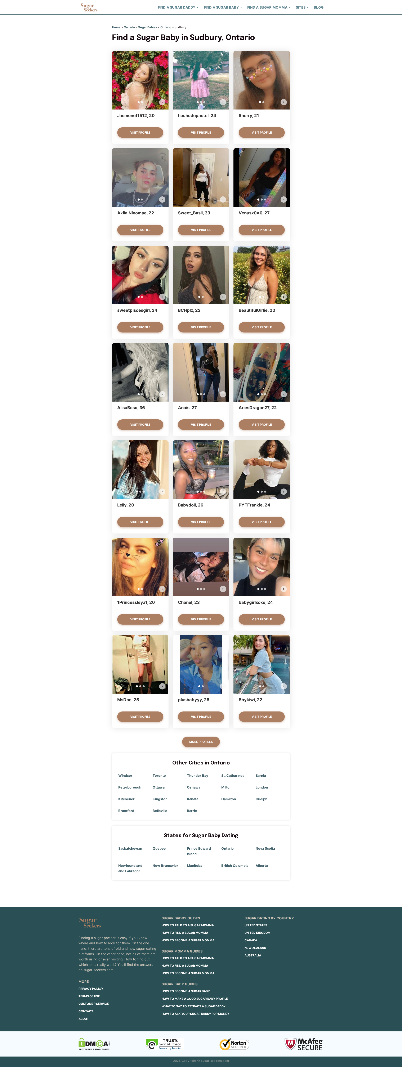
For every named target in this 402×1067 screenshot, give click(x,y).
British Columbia (234, 865)
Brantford (126, 811)
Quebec (159, 848)
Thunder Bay (197, 775)
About (84, 1019)
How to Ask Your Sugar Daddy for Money (195, 1013)
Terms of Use (89, 996)
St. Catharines (232, 775)
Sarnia (261, 775)
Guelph (261, 799)
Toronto (159, 775)
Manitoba (194, 865)
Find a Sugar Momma (267, 7)
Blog (318, 7)
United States (256, 925)
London (262, 787)
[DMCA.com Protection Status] (94, 1044)
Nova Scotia (265, 848)
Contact (86, 1011)
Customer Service (94, 1003)
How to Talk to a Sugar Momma (188, 925)
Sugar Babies (147, 27)
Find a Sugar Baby (221, 7)
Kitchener (126, 799)
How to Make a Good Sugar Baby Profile (195, 998)
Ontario (165, 27)
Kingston (160, 799)
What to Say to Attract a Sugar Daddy (193, 1006)
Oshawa (193, 787)
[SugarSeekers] (89, 7)
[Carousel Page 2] (142, 102)
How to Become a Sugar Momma (188, 940)
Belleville (160, 811)
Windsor (125, 775)
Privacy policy (91, 988)
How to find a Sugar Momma (185, 932)
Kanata (192, 799)
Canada (129, 27)
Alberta (262, 865)
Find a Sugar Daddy (177, 7)
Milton (226, 787)
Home (116, 27)
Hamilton (228, 799)
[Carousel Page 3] (204, 102)
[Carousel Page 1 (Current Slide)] (139, 102)
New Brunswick (165, 865)
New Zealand (255, 948)
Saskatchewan (130, 848)
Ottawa (159, 787)
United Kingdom (258, 932)
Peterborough (129, 787)
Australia (253, 955)
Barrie (192, 811)
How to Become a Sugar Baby (186, 991)
